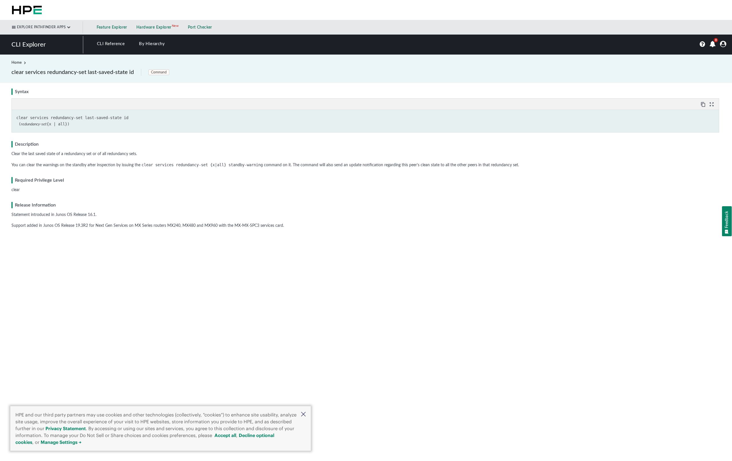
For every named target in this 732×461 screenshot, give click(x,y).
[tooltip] (704, 104)
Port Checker (200, 27)
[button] (303, 415)
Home (16, 63)
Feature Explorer (112, 27)
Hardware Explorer (154, 27)
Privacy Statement (65, 428)
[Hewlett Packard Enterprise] (26, 10)
